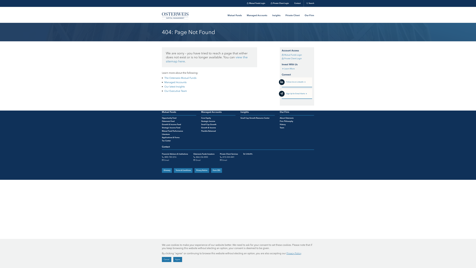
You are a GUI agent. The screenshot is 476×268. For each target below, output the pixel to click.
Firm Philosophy (286, 121)
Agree (177, 259)
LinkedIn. (249, 154)
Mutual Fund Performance (172, 131)
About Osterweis (287, 118)
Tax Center (166, 141)
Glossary (167, 170)
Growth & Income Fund (171, 124)
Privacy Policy (293, 253)
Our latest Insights (174, 86)
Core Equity (206, 118)
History (283, 124)
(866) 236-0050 (201, 157)
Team (282, 128)
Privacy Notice (201, 170)
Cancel (166, 259)
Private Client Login (281, 3)
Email (166, 160)
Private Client (292, 16)
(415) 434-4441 (228, 157)
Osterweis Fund (168, 121)
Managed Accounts (257, 16)
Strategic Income (208, 121)
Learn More (289, 68)
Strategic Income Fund (171, 128)
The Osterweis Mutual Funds (180, 77)
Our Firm (309, 16)
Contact (297, 3)
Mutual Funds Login (257, 3)
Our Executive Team (175, 90)
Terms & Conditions (183, 170)
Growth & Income (208, 128)
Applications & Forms (170, 137)
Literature (166, 134)
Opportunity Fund (169, 118)
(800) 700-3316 (170, 157)
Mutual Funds (235, 16)
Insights (276, 16)
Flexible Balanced (208, 131)
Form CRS (216, 170)
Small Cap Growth (208, 124)
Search (311, 3)
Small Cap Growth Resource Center (254, 118)
